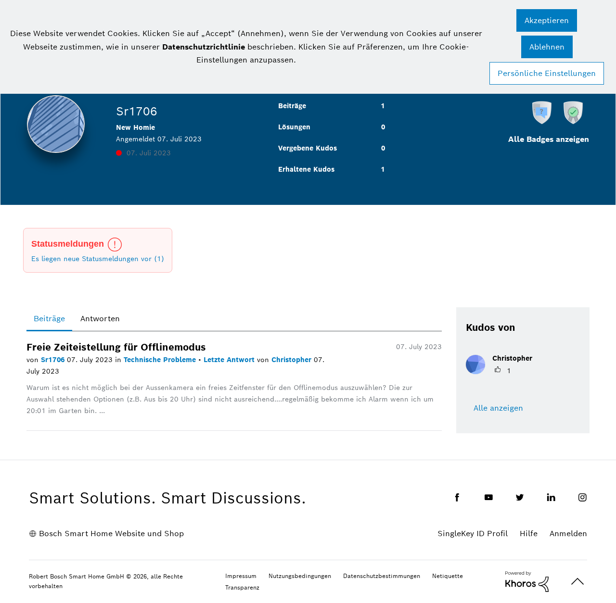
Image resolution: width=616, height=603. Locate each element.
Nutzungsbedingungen (300, 575)
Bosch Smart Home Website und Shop (111, 533)
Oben (577, 581)
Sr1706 (54, 359)
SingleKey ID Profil (472, 533)
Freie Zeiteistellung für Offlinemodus (116, 347)
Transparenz (242, 587)
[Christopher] (502, 371)
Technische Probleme (161, 359)
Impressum (241, 575)
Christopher (292, 359)
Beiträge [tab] (49, 319)
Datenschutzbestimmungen (381, 575)
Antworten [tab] (100, 319)
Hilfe (529, 533)
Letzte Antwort (230, 359)
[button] (546, 20)
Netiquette (447, 575)
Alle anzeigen (498, 408)
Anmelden (568, 533)
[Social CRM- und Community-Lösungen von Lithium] (527, 581)
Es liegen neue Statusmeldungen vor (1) (97, 258)
